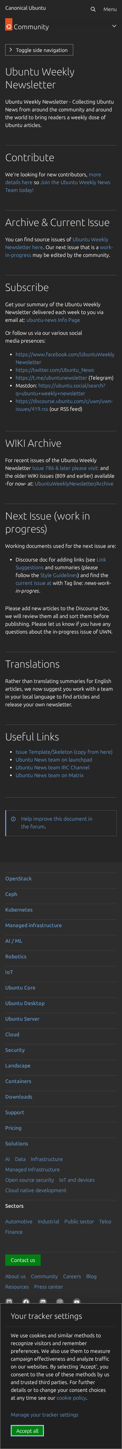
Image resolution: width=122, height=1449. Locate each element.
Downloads (18, 1097)
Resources (17, 1287)
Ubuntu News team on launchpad (54, 759)
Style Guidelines (58, 575)
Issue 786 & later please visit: (65, 468)
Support (14, 1112)
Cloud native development (35, 1190)
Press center (48, 1287)
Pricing (13, 1128)
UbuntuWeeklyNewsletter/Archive (74, 483)
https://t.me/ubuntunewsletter (51, 378)
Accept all (27, 1431)
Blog (91, 1276)
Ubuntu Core (20, 987)
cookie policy (71, 1398)
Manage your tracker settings (44, 1415)
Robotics (15, 956)
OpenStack (18, 878)
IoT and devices (77, 1180)
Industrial (48, 1221)
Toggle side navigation (42, 50)
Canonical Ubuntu (25, 8)
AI (7, 1159)
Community (44, 1276)
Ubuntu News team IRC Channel (52, 767)
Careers (72, 1276)
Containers (18, 1081)
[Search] (93, 9)
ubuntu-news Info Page (53, 320)
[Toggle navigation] (114, 26)
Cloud (12, 1034)
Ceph (11, 894)
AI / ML (13, 941)
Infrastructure (47, 1159)
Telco (105, 1221)
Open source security (29, 1180)
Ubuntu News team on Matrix (50, 775)
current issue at (33, 583)
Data (20, 1159)
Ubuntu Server (22, 1019)
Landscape (18, 1065)
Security (15, 1050)
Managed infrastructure (33, 925)
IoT (9, 972)
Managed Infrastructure (32, 1169)
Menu (110, 9)
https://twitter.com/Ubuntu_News (55, 370)
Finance (14, 1232)
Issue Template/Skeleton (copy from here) (64, 752)
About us (15, 1276)
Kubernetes (19, 910)
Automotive (19, 1221)
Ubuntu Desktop (25, 1003)
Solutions (16, 1143)
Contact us (23, 1260)
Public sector (79, 1221)
